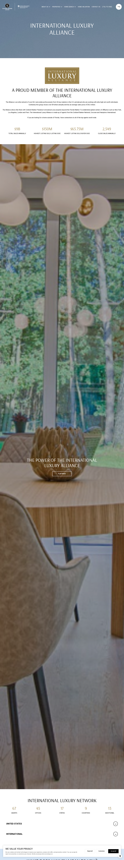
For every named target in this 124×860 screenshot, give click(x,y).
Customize (101, 851)
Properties (56, 7)
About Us (45, 7)
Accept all (113, 851)
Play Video (62, 474)
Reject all (89, 851)
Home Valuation (84, 7)
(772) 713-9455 (107, 7)
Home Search (69, 7)
